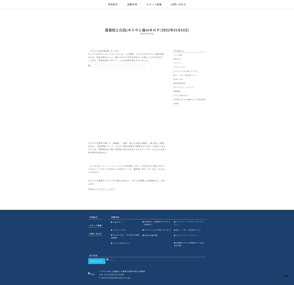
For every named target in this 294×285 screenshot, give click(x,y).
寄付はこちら (97, 261)
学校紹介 (113, 4)
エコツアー (177, 63)
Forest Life (178, 79)
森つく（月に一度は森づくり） (185, 75)
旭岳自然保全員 (179, 83)
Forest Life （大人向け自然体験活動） (125, 236)
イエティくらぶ (179, 67)
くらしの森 (177, 55)
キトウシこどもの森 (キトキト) (185, 71)
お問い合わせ (178, 4)
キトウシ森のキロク (181, 95)
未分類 (176, 103)
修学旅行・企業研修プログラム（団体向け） (156, 223)
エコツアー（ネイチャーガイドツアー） (189, 223)
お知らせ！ (177, 59)
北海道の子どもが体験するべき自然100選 (189, 99)
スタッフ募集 (154, 4)
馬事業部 (176, 91)
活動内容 (132, 4)
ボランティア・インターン (183, 87)
